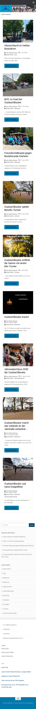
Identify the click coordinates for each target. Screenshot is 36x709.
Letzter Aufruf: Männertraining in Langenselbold (16, 672)
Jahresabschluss (19, 378)
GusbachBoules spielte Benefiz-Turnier (15, 550)
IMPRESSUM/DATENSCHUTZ (13, 638)
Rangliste (17, 494)
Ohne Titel (4, 667)
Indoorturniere (7, 586)
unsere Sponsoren (7, 656)
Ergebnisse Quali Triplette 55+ (10, 676)
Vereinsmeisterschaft (10, 496)
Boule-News (9, 54)
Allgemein (17, 108)
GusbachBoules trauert (16, 316)
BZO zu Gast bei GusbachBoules (13, 541)
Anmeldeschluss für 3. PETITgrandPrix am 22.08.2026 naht (14, 686)
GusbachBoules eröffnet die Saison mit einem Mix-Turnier (17, 263)
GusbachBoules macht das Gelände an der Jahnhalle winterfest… (16, 425)
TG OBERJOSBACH (10, 625)
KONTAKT (6, 634)
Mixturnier (6, 595)
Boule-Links (5, 648)
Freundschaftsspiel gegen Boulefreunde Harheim (18, 545)
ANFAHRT (6, 629)
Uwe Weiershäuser (11, 52)
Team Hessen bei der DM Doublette (12, 680)
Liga (15, 54)
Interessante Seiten (7, 652)
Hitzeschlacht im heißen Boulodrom (14, 537)
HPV (2, 663)
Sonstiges (6, 604)
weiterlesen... (11, 66)
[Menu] (33, 2)
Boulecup (6, 582)
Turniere (16, 216)
